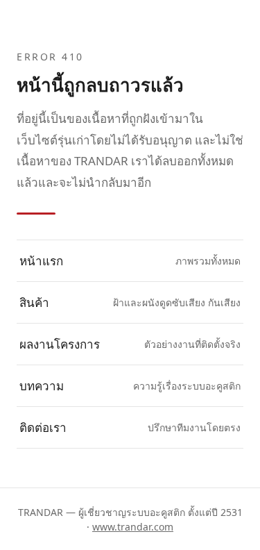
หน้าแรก (130, 261)
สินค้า (130, 302)
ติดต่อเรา (130, 427)
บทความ (130, 386)
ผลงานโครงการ (130, 344)
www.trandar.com (132, 526)
